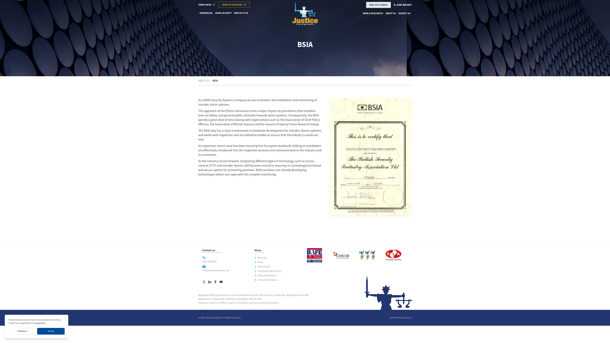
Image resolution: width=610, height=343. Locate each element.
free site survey (378, 4)
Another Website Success (401, 317)
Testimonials (264, 266)
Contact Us (404, 13)
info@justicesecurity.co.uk (215, 270)
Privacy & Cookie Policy (269, 271)
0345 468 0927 (209, 261)
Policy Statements (266, 275)
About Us (262, 257)
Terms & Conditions (267, 280)
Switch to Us (241, 13)
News (260, 262)
